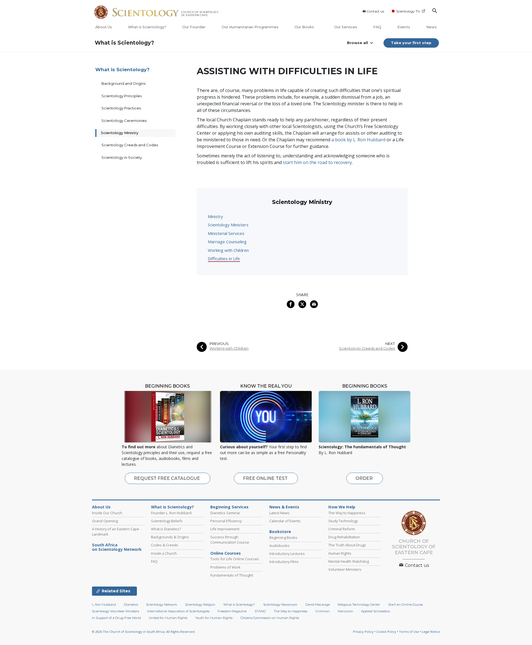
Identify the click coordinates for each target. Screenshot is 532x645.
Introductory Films (284, 561)
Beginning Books (283, 537)
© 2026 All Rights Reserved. (143, 631)
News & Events (284, 507)
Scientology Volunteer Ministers (115, 611)
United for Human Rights (168, 618)
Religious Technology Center (359, 604)
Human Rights (339, 553)
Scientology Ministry (119, 132)
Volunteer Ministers (344, 569)
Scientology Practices (121, 108)
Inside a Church (164, 553)
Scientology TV (408, 11)
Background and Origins (123, 83)
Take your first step (411, 42)
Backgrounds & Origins (170, 536)
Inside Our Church (107, 512)
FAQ (377, 27)
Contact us (375, 11)
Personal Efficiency (226, 520)
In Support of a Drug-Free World (116, 618)
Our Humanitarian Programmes (250, 27)
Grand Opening (105, 520)
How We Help (341, 507)
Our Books (305, 27)
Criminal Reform (341, 528)
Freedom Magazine (232, 611)
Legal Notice (431, 631)
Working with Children (228, 250)
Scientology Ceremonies (124, 120)
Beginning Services (229, 507)
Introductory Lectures (287, 553)
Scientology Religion (200, 604)
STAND (260, 611)
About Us (103, 27)
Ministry (215, 216)
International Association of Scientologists (178, 611)
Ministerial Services (226, 233)
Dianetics (131, 604)
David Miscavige (317, 604)
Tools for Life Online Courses (234, 558)
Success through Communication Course (229, 539)
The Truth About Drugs (347, 544)
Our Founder (194, 27)
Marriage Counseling (227, 241)
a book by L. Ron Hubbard (358, 140)
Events (403, 27)
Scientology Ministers (228, 224)
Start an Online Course (405, 604)
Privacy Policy (363, 631)
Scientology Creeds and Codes (367, 348)
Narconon (345, 611)
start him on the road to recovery (317, 162)
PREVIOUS (219, 343)
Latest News (279, 512)
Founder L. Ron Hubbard (171, 512)
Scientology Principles (121, 96)
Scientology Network (161, 604)
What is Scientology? (147, 27)
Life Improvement (224, 528)
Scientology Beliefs (167, 520)
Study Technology (343, 520)
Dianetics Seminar (225, 512)
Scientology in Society (121, 157)
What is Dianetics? (166, 528)
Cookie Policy (386, 631)
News (431, 27)
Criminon (323, 611)
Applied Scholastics (375, 611)
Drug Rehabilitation (344, 536)
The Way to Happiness (346, 512)
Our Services (345, 27)
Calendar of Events (285, 520)
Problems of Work (225, 567)
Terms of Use (409, 631)
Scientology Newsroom (280, 604)
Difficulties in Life (224, 258)
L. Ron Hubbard (104, 604)
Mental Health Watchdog (348, 561)
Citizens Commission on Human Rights (270, 618)
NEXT (390, 343)
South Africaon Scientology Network (117, 547)
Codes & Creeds (164, 544)
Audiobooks (279, 545)
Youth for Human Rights (213, 618)
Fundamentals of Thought (231, 575)
